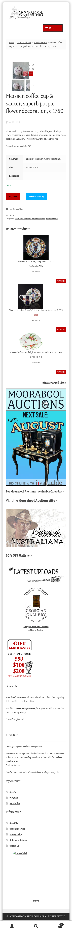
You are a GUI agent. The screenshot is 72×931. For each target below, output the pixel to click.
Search (36, 926)
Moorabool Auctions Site (37, 500)
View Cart (14, 798)
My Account (12, 926)
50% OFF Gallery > (19, 555)
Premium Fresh (40, 42)
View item (60, 281)
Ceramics (27, 218)
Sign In (13, 792)
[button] (31, 67)
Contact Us (14, 846)
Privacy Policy (16, 834)
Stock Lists (19, 218)
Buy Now (13, 196)
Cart (55, 923)
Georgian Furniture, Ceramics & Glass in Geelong (36, 628)
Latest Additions (24, 42)
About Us (14, 823)
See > (35, 491)
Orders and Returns (18, 840)
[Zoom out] (25, 73)
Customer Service (17, 829)
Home (11, 42)
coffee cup (17, 131)
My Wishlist (15, 803)
